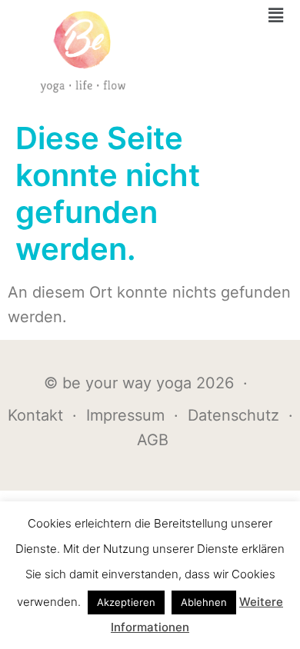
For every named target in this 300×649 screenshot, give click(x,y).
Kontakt (35, 415)
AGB (152, 440)
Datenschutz (233, 415)
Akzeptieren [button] (126, 602)
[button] (276, 15)
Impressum (125, 415)
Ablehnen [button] (204, 602)
